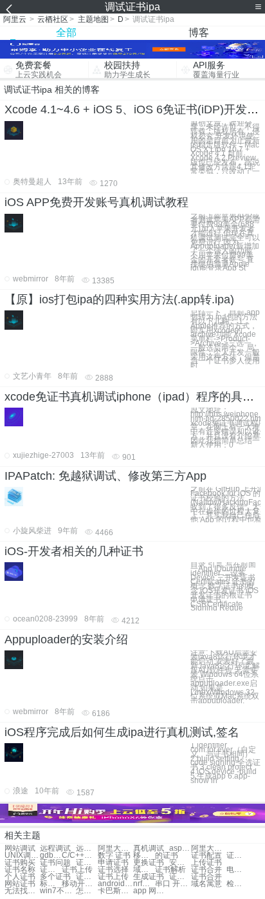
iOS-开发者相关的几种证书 (74, 551)
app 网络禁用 (151, 890)
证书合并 (206, 869)
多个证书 (55, 876)
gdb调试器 (51, 855)
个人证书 (20, 876)
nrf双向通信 (144, 883)
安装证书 (180, 862)
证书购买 (20, 862)
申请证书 (113, 862)
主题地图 (93, 19)
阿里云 (14, 19)
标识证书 (51, 883)
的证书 (166, 855)
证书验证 (87, 862)
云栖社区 (52, 19)
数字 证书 (114, 855)
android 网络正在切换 (115, 883)
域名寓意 (206, 883)
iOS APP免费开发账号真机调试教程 (96, 202)
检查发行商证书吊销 (237, 883)
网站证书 (20, 883)
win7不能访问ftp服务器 (57, 890)
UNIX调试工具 (22, 855)
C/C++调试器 (79, 855)
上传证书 (206, 862)
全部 (66, 32)
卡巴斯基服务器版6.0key (115, 890)
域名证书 (144, 869)
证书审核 (237, 855)
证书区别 (51, 869)
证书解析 (170, 869)
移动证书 (144, 855)
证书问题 (55, 862)
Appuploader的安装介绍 (66, 639)
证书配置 (206, 855)
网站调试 (20, 848)
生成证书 (148, 876)
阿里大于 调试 (115, 848)
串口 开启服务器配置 (172, 883)
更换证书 (148, 862)
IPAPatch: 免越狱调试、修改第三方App (105, 475)
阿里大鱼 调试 (208, 848)
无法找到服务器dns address (22, 890)
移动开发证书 (79, 883)
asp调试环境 (180, 848)
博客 (198, 32)
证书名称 (20, 869)
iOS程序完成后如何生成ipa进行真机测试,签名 (122, 732)
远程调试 (55, 848)
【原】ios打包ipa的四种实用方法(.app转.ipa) (119, 299)
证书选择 (113, 869)
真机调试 (148, 848)
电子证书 (237, 869)
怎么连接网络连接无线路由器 (87, 890)
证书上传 (77, 869)
